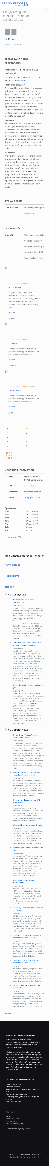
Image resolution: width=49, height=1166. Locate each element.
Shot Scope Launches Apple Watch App (28, 848)
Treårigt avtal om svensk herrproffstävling (23, 601)
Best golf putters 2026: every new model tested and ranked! (27, 936)
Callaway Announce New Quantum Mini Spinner (28, 908)
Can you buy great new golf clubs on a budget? (28, 986)
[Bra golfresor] (15, 4)
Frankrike (14, 390)
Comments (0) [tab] (14, 537)
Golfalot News (20, 729)
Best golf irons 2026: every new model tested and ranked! (26, 961)
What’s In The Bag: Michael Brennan (28, 825)
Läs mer (12, 407)
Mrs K (13, 413)
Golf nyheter (19, 594)
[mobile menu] (45, 4)
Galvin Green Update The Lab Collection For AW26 (25, 736)
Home (7, 44)
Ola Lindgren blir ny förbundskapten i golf (28, 686)
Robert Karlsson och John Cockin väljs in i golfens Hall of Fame (27, 643)
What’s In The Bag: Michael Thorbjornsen (24, 881)
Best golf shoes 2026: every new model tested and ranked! (26, 773)
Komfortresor (13, 564)
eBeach (9, 586)
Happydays (12, 575)
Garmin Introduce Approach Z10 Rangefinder (26, 801)
